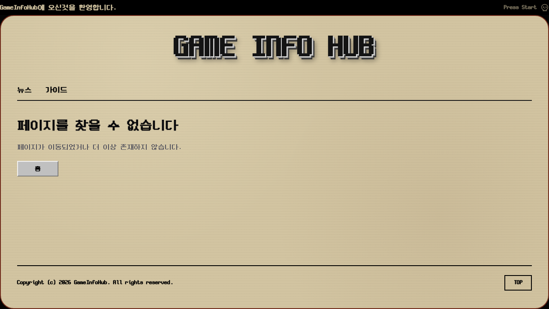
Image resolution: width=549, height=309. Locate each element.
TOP (518, 282)
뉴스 (24, 90)
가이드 (56, 90)
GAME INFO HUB (274, 48)
